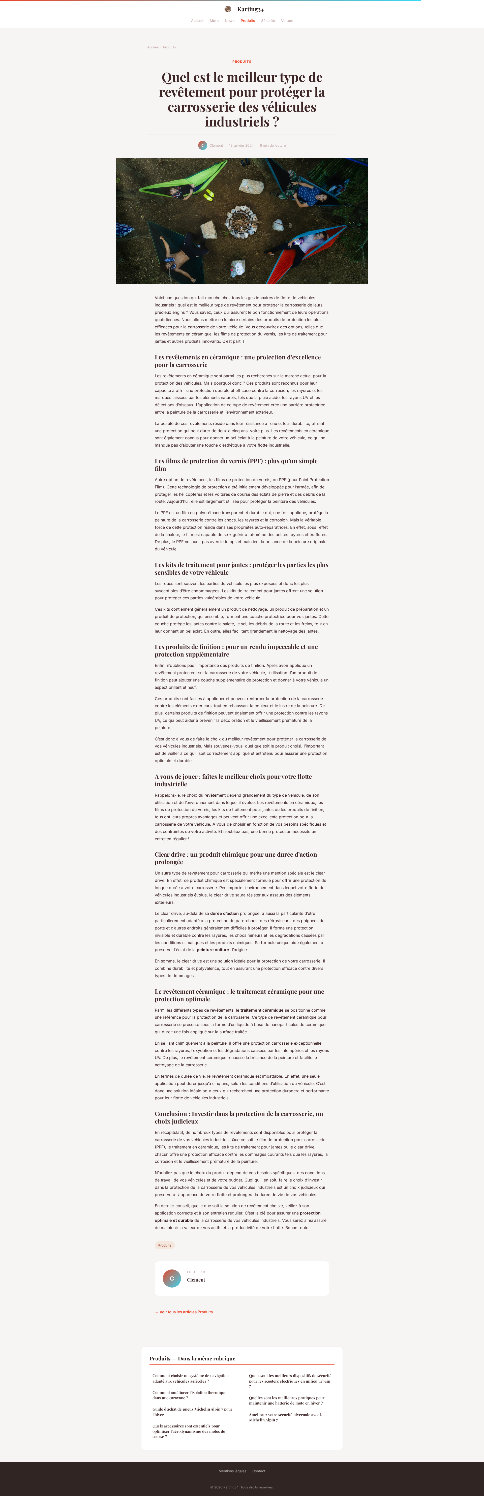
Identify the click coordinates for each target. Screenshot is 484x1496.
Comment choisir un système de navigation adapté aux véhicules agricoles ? (191, 1378)
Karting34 (250, 9)
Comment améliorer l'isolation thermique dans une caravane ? (189, 1395)
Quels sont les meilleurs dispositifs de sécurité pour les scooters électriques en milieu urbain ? (290, 1381)
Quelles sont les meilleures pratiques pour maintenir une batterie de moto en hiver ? (286, 1400)
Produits (248, 20)
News (230, 20)
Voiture (287, 20)
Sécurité (268, 20)
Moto (214, 20)
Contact (258, 1471)
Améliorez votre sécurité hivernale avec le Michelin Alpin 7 (286, 1417)
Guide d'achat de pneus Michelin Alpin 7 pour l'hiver (192, 1412)
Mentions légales (232, 1471)
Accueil (197, 20)
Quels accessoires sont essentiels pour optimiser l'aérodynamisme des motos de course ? (189, 1431)
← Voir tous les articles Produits (184, 1312)
